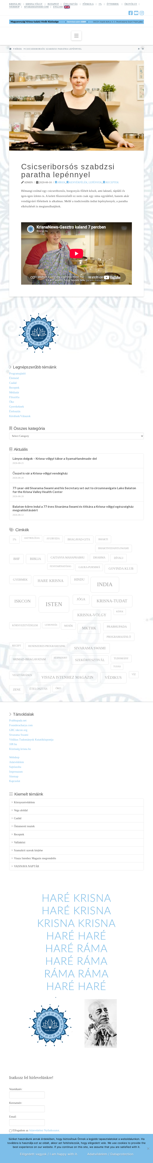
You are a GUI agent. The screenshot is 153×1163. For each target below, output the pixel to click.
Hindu (79, 579)
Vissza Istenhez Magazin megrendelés (35, 858)
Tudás (117, 666)
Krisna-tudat (112, 601)
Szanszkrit (60, 658)
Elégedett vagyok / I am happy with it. (49, 1154)
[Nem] (148, 1148)
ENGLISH (58, 7)
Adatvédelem (16, 762)
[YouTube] (136, 13)
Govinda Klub (121, 568)
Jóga (81, 599)
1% (100, 4)
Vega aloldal (21, 810)
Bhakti (103, 539)
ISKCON (22, 601)
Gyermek (20, 579)
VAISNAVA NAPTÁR (26, 866)
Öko (11, 401)
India (105, 584)
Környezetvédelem (25, 625)
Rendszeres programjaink (46, 646)
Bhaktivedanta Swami (113, 548)
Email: (13, 1116)
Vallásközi (19, 842)
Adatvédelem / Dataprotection (110, 1154)
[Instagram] (142, 13)
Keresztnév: (15, 1102)
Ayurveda (53, 538)
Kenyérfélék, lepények (85, 182)
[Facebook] (130, 13)
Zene (17, 689)
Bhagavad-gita (79, 539)
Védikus (113, 677)
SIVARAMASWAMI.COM (36, 7)
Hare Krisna (51, 581)
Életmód (14, 378)
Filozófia (14, 397)
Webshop (14, 757)
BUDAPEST (53, 4)
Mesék (68, 625)
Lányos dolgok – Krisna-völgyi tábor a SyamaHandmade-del (55, 458)
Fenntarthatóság (60, 566)
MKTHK (89, 628)
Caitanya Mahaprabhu (68, 557)
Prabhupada (117, 626)
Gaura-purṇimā (89, 567)
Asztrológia (32, 538)
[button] (76, 35)
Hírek (61, 182)
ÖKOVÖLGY (131, 4)
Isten (54, 604)
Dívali (118, 557)
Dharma (99, 557)
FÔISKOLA (88, 4)
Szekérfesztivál (90, 660)
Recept (16, 646)
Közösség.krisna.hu (20, 749)
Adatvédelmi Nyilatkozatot (44, 1130)
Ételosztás (14, 411)
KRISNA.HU (15, 4)
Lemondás (51, 625)
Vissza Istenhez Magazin (67, 677)
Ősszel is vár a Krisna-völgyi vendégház (40, 473)
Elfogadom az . (36, 1130)
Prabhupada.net (17, 720)
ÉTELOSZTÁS (70, 4)
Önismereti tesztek (24, 826)
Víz (134, 674)
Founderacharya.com (21, 725)
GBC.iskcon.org (18, 730)
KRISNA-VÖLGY (34, 4)
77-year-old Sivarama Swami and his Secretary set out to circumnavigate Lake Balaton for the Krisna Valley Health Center (74, 490)
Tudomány (121, 658)
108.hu (13, 744)
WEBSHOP (14, 7)
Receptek (112, 182)
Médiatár (14, 392)
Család (13, 382)
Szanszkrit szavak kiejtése (28, 850)
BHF (16, 559)
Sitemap (13, 776)
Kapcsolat (14, 781)
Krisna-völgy (91, 615)
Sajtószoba (15, 766)
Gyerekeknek (16, 406)
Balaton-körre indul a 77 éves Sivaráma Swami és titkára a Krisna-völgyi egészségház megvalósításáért (73, 508)
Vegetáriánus (22, 675)
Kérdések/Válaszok (19, 416)
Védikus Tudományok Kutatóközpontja (31, 739)
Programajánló (17, 373)
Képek (119, 611)
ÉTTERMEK (113, 4)
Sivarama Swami (90, 648)
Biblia (35, 559)
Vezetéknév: (16, 1089)
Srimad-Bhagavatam (29, 659)
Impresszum (16, 771)
